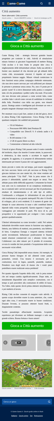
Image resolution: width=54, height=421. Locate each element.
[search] (49, 402)
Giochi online (23, 416)
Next (49, 343)
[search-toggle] (41, 3)
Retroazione (38, 416)
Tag (31, 416)
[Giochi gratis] (16, 3)
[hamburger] (3, 3)
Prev (5, 343)
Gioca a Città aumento (27, 46)
